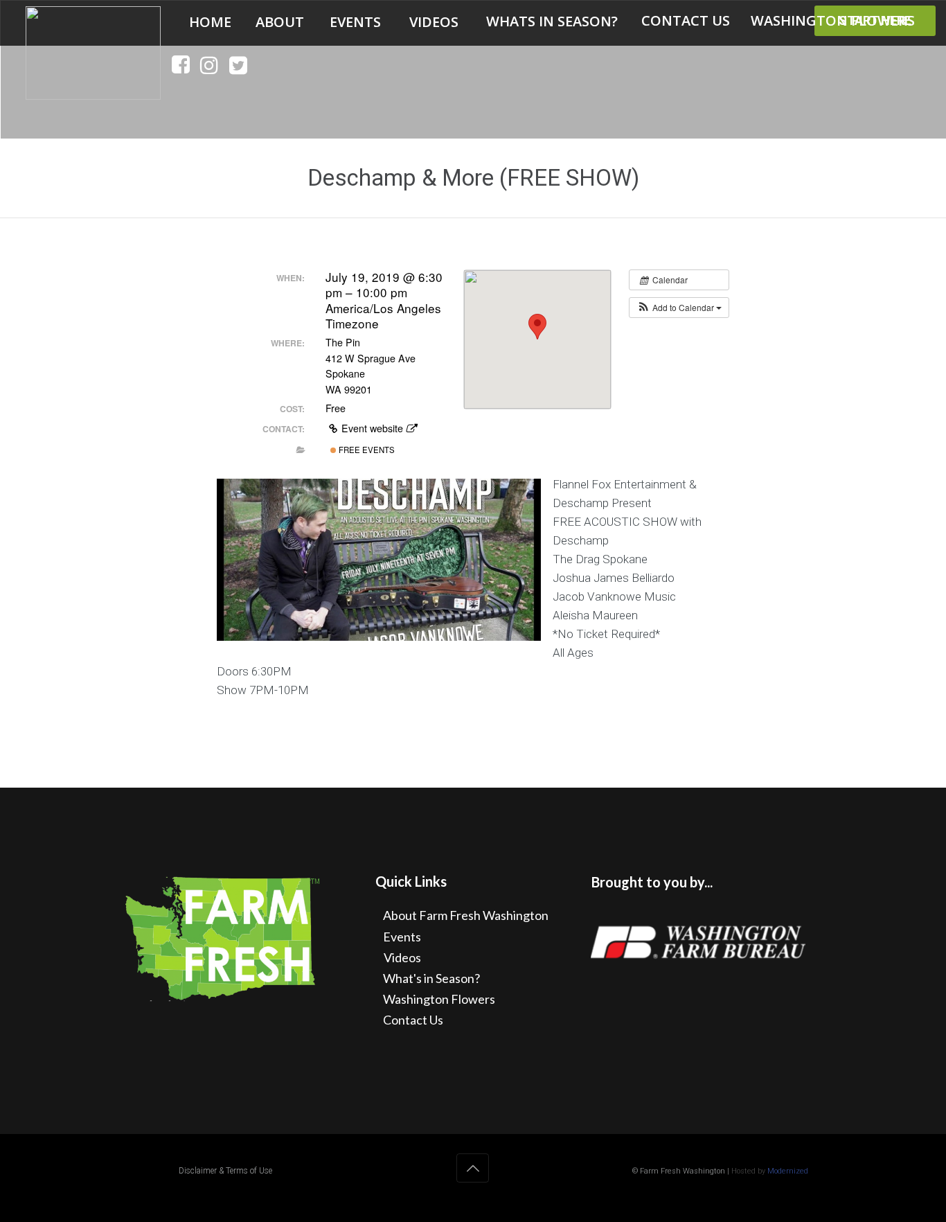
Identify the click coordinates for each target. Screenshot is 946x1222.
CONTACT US (685, 20)
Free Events (366, 449)
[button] (679, 307)
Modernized (787, 1171)
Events (402, 936)
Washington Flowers (439, 999)
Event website (372, 428)
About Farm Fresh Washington (465, 915)
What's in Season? (431, 978)
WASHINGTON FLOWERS (833, 20)
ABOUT (280, 22)
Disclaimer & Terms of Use (225, 1171)
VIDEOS (433, 22)
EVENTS (355, 22)
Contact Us (413, 1019)
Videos (402, 957)
